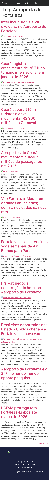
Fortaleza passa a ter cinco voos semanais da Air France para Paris (24, 246)
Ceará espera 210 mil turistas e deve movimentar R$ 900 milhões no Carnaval (19, 116)
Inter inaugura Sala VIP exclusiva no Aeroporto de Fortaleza (23, 26)
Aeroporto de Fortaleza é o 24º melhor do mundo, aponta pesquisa (24, 373)
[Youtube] (34, 476)
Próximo (43, 444)
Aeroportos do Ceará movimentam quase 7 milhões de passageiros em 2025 (21, 159)
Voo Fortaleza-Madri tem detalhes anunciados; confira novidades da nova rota (23, 205)
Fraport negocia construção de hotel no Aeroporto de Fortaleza (21, 287)
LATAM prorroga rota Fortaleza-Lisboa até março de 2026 (19, 412)
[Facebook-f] (15, 476)
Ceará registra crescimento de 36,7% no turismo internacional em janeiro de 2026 (23, 70)
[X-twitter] (28, 476)
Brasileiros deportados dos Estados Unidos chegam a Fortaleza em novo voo (24, 329)
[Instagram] (21, 476)
